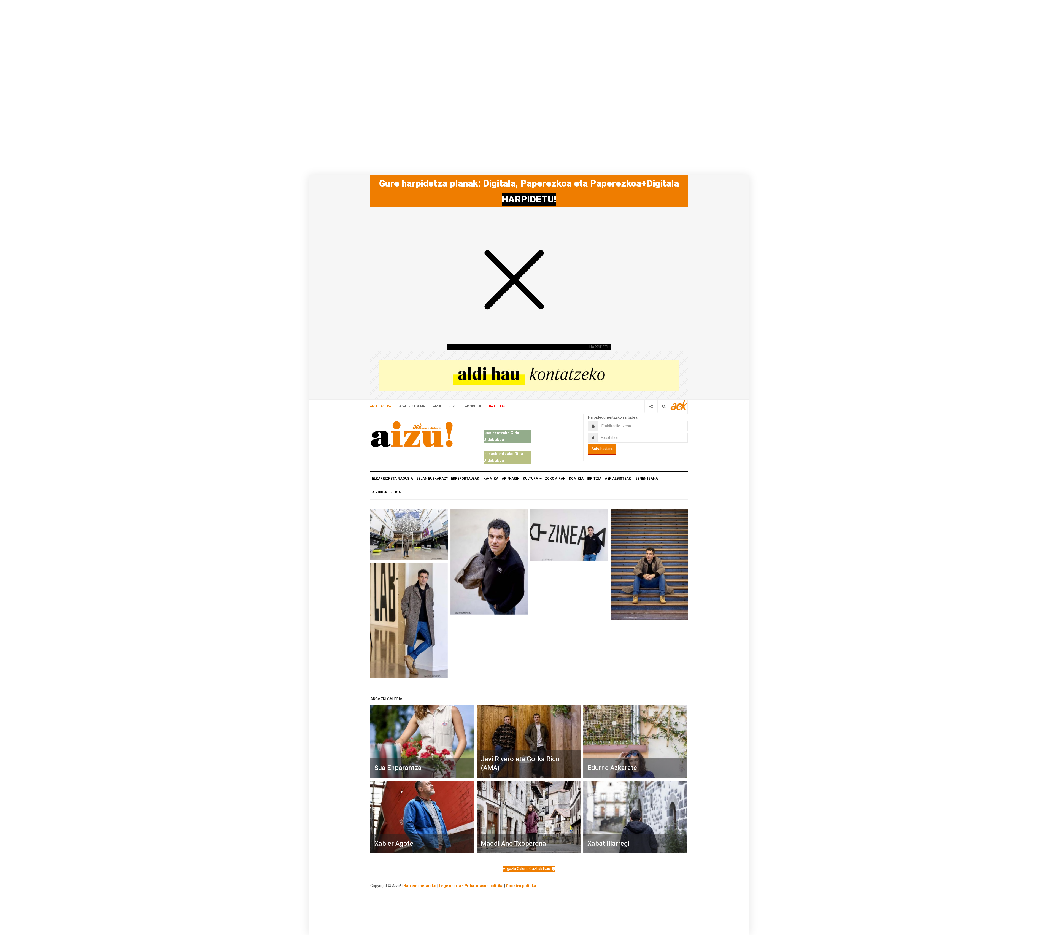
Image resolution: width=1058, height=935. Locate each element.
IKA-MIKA (490, 478)
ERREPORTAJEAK (465, 478)
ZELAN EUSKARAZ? (432, 478)
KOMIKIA (576, 478)
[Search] (663, 406)
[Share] (650, 406)
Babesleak (497, 406)
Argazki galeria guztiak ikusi (527, 869)
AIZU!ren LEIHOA (386, 492)
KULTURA (531, 478)
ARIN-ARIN (511, 478)
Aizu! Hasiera (380, 406)
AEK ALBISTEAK (618, 478)
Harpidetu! (472, 406)
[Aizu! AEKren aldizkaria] (411, 434)
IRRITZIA (594, 478)
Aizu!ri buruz (444, 406)
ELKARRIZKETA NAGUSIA (392, 478)
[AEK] (678, 405)
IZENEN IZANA (646, 478)
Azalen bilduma (412, 406)
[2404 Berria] (529, 375)
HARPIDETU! (529, 199)
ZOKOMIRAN (555, 478)
